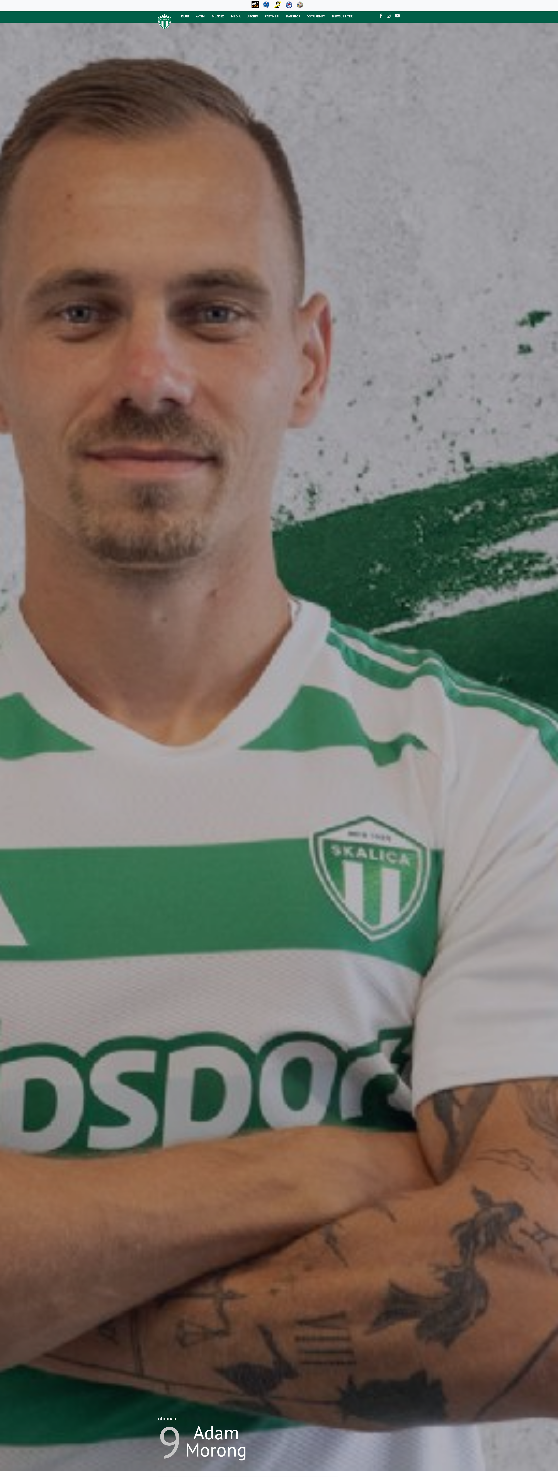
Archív (252, 16)
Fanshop (293, 16)
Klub (185, 16)
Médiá (236, 16)
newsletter (342, 16)
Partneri (272, 16)
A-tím (200, 16)
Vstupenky (316, 16)
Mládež (218, 16)
